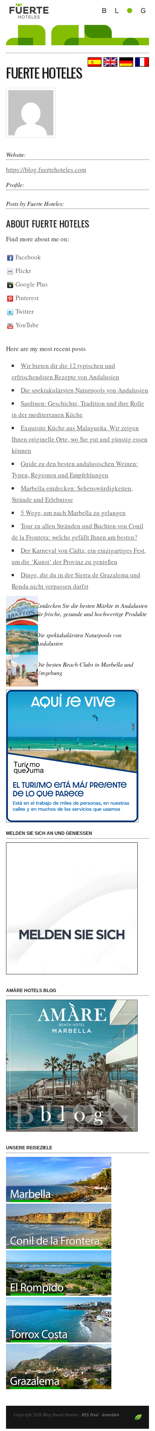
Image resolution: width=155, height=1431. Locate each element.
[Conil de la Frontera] (58, 1246)
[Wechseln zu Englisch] (109, 62)
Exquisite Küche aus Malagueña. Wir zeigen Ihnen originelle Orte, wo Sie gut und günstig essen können (79, 439)
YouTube (26, 325)
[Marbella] (58, 1200)
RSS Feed (90, 1414)
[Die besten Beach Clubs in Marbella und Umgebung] (23, 686)
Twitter (23, 311)
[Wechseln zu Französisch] (141, 62)
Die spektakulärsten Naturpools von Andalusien (84, 390)
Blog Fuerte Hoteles (77, 31)
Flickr (22, 270)
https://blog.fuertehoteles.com (46, 169)
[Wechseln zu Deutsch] (125, 62)
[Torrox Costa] (58, 1340)
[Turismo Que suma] (77, 756)
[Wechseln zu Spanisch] (94, 62)
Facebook (27, 257)
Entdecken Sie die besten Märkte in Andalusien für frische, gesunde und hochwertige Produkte (91, 609)
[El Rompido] (58, 1293)
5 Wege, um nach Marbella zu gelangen (73, 512)
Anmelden (110, 1414)
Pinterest (26, 297)
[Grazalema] (58, 1387)
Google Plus (30, 284)
